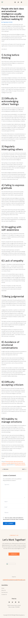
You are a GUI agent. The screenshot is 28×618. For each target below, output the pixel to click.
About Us (3, 590)
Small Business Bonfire (20, 464)
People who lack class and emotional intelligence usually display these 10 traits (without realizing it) (13, 463)
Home (2, 588)
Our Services (4, 592)
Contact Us (4, 594)
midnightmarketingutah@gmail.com (14, 580)
